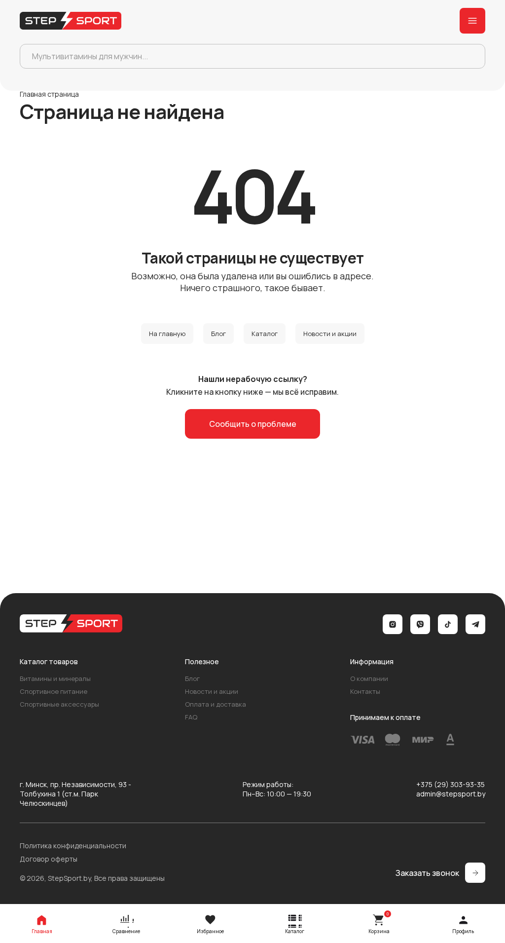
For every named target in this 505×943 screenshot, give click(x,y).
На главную (167, 333)
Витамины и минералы (55, 678)
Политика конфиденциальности (73, 845)
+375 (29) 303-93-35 (450, 784)
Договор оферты (48, 859)
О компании (369, 678)
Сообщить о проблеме (252, 423)
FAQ (191, 717)
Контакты (365, 691)
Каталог (265, 333)
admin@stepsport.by (450, 793)
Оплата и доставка (215, 704)
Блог (218, 333)
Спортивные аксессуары (59, 704)
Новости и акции (330, 333)
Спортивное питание (53, 691)
